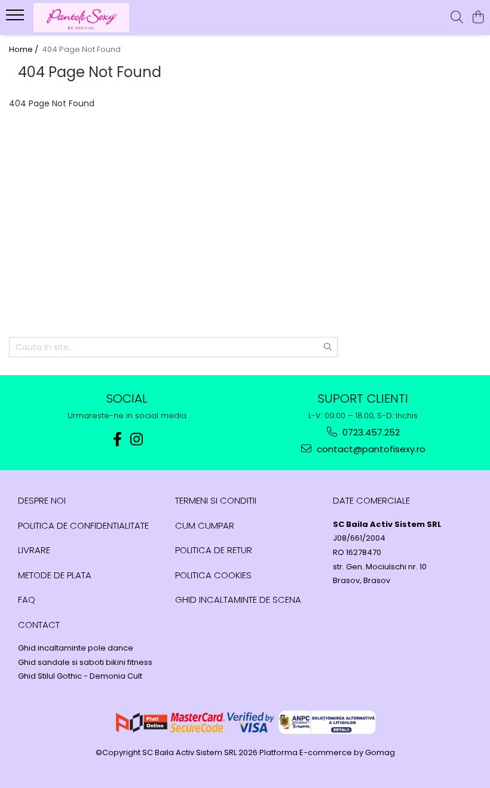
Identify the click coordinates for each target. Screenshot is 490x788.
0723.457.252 (370, 432)
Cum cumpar (204, 525)
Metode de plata (54, 575)
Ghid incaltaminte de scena (238, 599)
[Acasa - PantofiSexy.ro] (81, 17)
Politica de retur (213, 550)
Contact (39, 624)
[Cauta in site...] (457, 18)
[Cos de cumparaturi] (477, 18)
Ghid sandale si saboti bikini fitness (85, 662)
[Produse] (16, 18)
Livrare (34, 550)
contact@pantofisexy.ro (369, 449)
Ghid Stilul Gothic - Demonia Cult (80, 676)
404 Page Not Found (81, 49)
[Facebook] (118, 439)
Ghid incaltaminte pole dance (75, 648)
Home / (24, 49)
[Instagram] (137, 439)
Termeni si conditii (215, 500)
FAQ (26, 599)
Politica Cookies (213, 575)
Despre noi (42, 500)
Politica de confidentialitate (83, 525)
